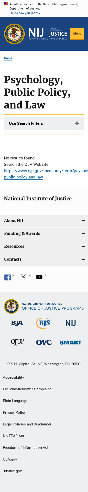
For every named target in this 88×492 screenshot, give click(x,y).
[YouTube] (41, 278)
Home (8, 58)
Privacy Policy (14, 412)
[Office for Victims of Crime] (44, 345)
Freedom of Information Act (25, 447)
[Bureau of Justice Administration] (17, 327)
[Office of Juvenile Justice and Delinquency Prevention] (17, 346)
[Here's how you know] (44, 8)
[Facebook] (9, 278)
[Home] (48, 33)
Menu (77, 33)
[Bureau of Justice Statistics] (44, 329)
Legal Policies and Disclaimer (27, 424)
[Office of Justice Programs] (14, 33)
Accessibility (13, 377)
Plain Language (15, 401)
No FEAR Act (13, 436)
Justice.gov (12, 471)
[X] (25, 278)
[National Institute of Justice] (71, 327)
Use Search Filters (26, 123)
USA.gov (10, 459)
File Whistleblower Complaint (27, 389)
